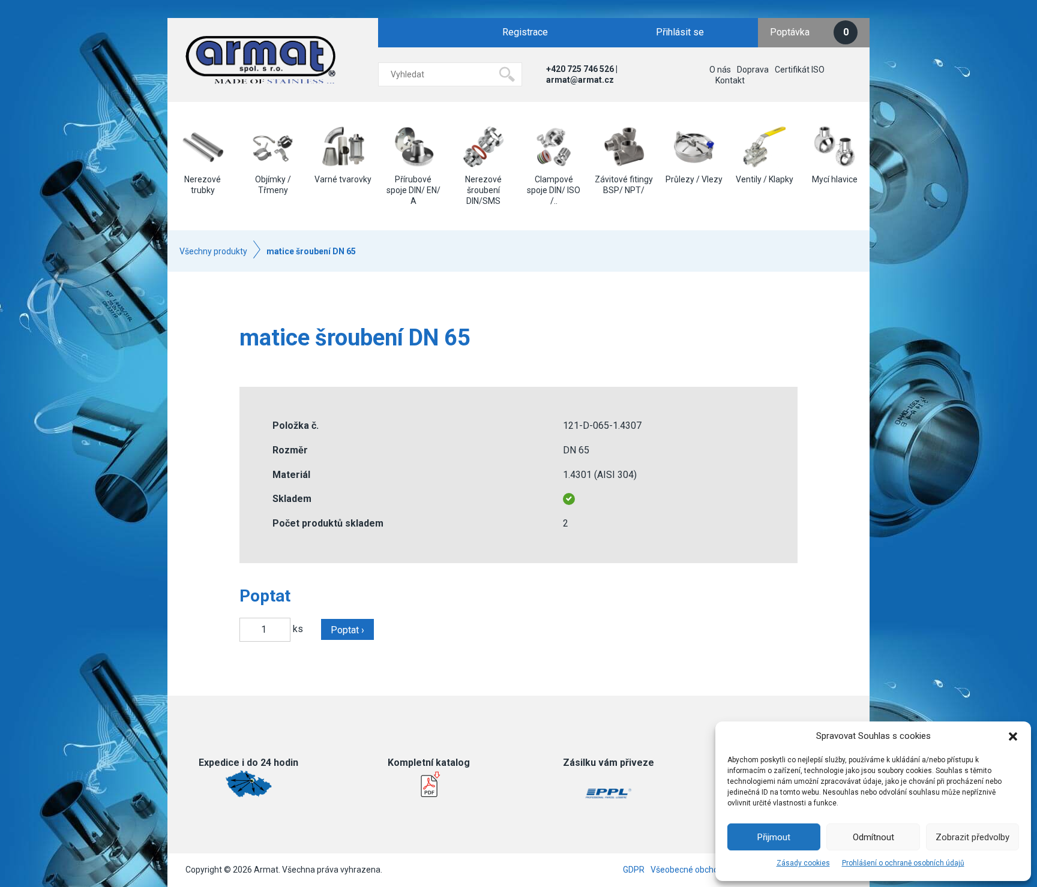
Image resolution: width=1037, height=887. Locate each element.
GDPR (634, 869)
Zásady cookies (803, 863)
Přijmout (773, 837)
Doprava (753, 69)
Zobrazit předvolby (972, 837)
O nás (720, 69)
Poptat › (347, 630)
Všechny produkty (213, 251)
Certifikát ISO (800, 69)
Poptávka (809, 32)
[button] (1013, 736)
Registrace (525, 32)
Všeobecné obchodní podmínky (710, 869)
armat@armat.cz (580, 80)
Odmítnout (873, 837)
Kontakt (730, 80)
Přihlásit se (680, 32)
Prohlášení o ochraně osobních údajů (903, 863)
